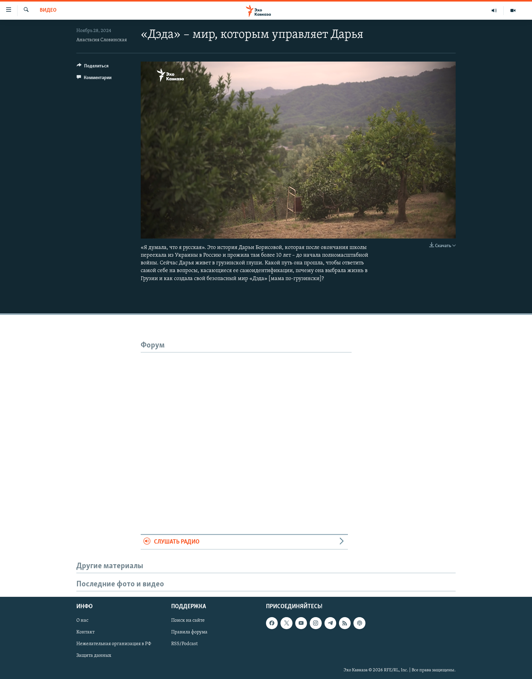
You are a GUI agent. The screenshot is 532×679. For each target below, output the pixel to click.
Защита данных (93, 655)
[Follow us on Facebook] (272, 623)
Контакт (85, 632)
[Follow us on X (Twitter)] (286, 623)
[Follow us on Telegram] (330, 623)
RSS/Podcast (184, 643)
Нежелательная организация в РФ (113, 643)
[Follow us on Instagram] (315, 623)
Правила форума (189, 632)
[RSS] (345, 623)
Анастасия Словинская (101, 40)
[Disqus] (246, 429)
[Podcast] (359, 623)
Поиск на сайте (188, 620)
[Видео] (513, 10)
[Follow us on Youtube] (301, 623)
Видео (48, 10)
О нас (82, 620)
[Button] (93, 67)
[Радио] (494, 10)
